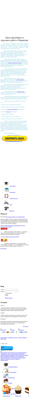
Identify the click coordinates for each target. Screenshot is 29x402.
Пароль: (3, 291)
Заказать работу (4, 360)
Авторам (12, 330)
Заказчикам (21, 330)
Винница (16, 353)
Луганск (17, 355)
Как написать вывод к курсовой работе (15, 216)
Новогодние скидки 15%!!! (12, 236)
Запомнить (9, 293)
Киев (2, 352)
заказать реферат (20, 79)
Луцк (17, 356)
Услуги (16, 337)
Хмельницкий (22, 357)
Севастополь (11, 353)
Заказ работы (12, 186)
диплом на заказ (20, 91)
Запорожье (7, 355)
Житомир (12, 355)
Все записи (25, 326)
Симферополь (4, 353)
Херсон (21, 355)
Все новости (4, 248)
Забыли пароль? (9, 298)
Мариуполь (21, 356)
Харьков (5, 352)
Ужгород (13, 359)
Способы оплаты (13, 198)
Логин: (2, 289)
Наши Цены (18, 396)
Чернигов (17, 359)
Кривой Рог (12, 356)
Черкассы (3, 359)
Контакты (11, 210)
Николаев (25, 355)
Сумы (11, 357)
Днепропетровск (22, 352)
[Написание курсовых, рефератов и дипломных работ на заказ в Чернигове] (1, 351)
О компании (12, 192)
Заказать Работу (6, 396)
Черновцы (7, 359)
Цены (10, 204)
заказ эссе (8, 111)
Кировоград (21, 353)
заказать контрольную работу (15, 62)
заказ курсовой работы (12, 109)
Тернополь (15, 357)
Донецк (12, 352)
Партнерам (3, 330)
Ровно (8, 357)
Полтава (3, 355)
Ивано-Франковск (5, 356)
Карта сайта (3, 338)
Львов (9, 352)
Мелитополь (4, 357)
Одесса (16, 352)
